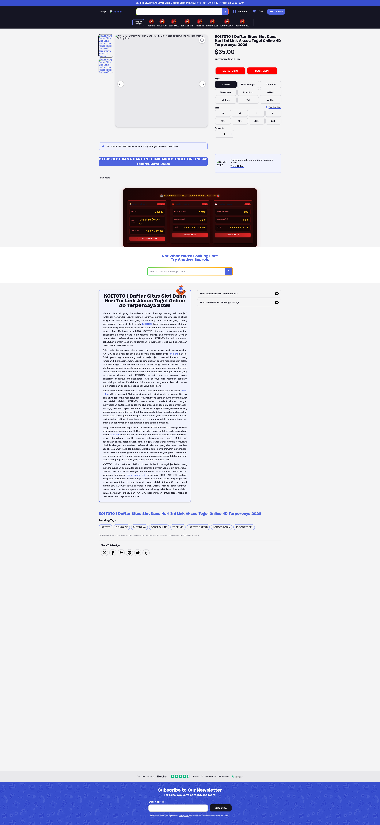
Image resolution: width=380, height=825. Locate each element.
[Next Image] (202, 84)
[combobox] (179, 11)
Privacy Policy (184, 816)
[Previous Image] (120, 84)
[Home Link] (116, 11)
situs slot (115, 434)
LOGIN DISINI (262, 71)
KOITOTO (147, 324)
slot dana (173, 353)
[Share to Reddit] (137, 552)
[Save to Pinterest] (129, 552)
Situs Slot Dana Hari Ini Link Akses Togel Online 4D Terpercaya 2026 (153, 161)
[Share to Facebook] (112, 552)
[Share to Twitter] (104, 552)
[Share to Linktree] (121, 552)
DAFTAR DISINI (230, 71)
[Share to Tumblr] (146, 552)
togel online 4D (136, 475)
